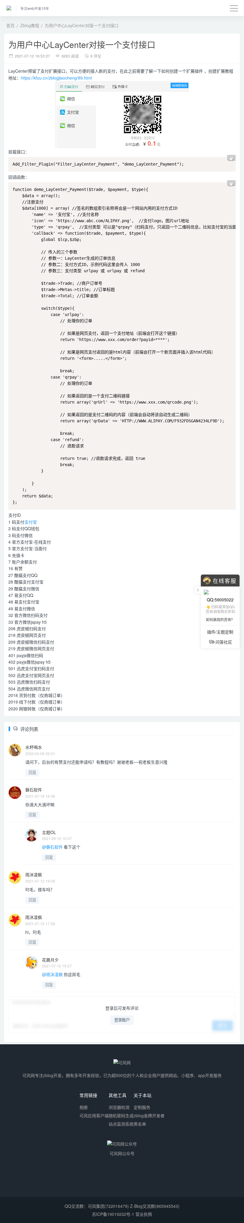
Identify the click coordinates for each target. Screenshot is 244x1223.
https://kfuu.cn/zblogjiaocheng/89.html (56, 78)
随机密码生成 (121, 1115)
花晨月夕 (50, 960)
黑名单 (140, 1124)
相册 (83, 1107)
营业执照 (143, 1214)
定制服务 (142, 1107)
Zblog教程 (29, 25)
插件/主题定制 (220, 632)
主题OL (49, 832)
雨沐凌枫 (33, 874)
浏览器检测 (119, 1107)
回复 (32, 772)
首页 (10, 25)
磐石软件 (33, 790)
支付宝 (30, 522)
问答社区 (223, 642)
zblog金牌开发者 (149, 1115)
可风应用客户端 (94, 1115)
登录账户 (122, 1020)
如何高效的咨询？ (220, 619)
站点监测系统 (121, 1124)
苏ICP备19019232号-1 (113, 1214)
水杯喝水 (33, 747)
